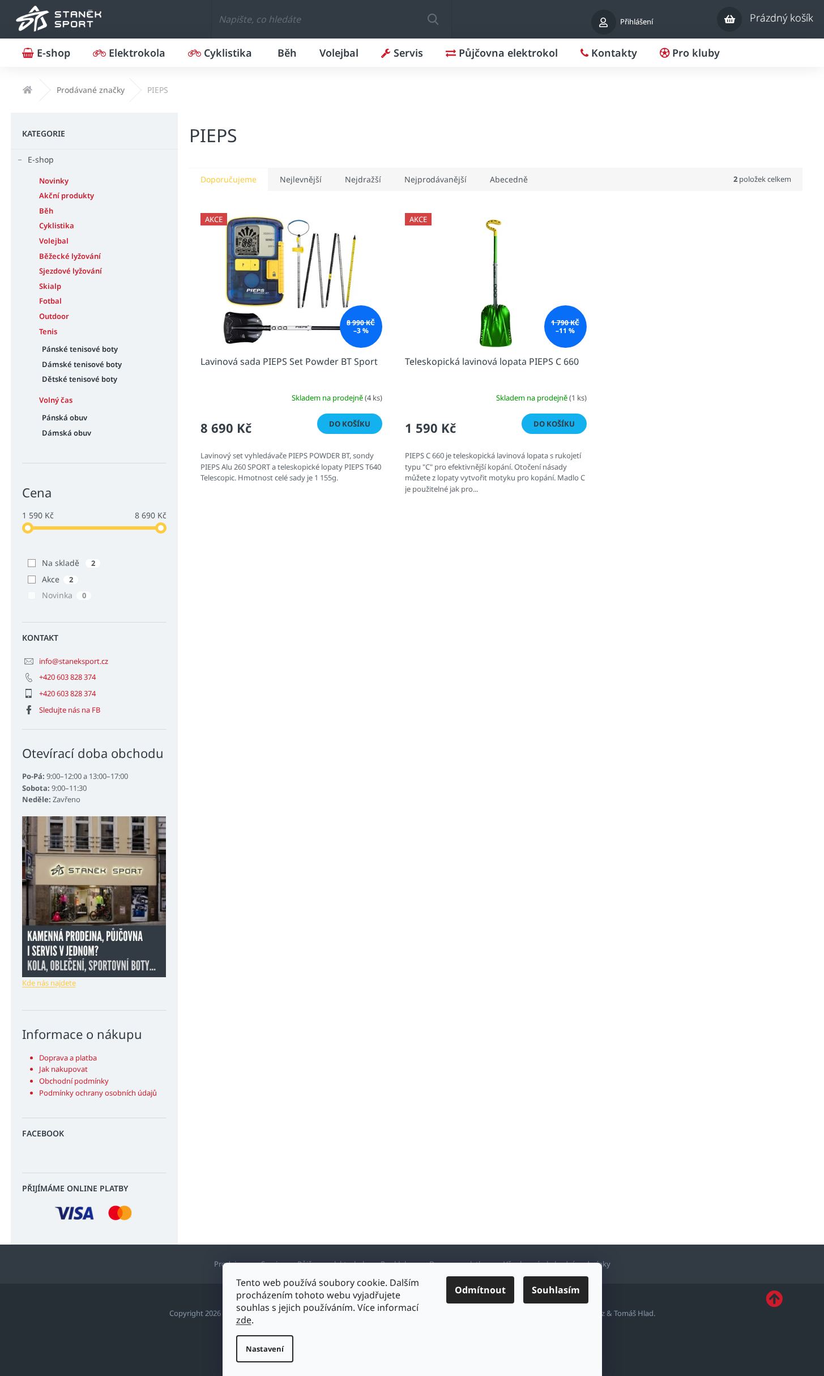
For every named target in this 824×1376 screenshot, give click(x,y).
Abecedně (509, 179)
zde (243, 1320)
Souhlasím (556, 1290)
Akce (57, 579)
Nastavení (265, 1349)
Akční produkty (66, 195)
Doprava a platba (68, 1058)
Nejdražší (363, 179)
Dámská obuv (66, 433)
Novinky (54, 181)
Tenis (48, 331)
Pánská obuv (64, 417)
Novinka (64, 595)
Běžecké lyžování (70, 256)
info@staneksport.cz (73, 661)
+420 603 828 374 (67, 677)
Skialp (50, 286)
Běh (46, 211)
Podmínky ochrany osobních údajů (98, 1093)
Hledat (432, 19)
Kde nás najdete (49, 983)
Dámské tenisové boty (82, 364)
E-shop (41, 159)
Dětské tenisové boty (79, 379)
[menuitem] (46, 53)
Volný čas (55, 400)
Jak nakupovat (63, 1069)
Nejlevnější (301, 179)
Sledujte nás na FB (69, 710)
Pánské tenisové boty (80, 349)
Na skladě (68, 562)
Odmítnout (480, 1290)
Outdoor (54, 316)
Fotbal (50, 301)
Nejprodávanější (435, 179)
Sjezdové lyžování (70, 271)
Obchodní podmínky (74, 1081)
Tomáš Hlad (634, 1313)
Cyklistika (56, 225)
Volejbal (54, 241)
